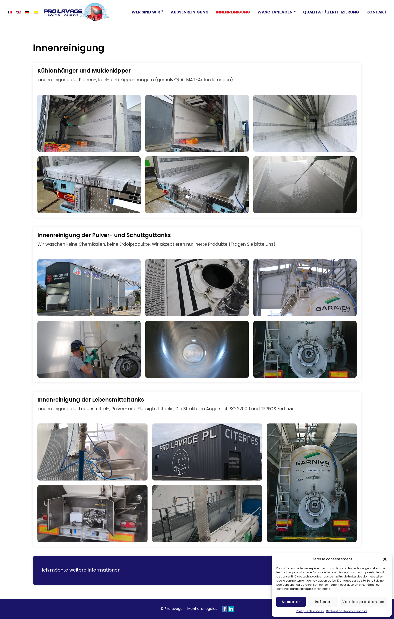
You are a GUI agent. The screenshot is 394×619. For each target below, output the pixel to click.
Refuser (323, 601)
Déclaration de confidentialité (346, 611)
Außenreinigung (190, 12)
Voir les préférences (363, 601)
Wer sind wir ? (147, 12)
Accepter (291, 601)
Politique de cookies (310, 611)
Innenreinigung (233, 12)
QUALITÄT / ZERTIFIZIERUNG (331, 12)
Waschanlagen (275, 12)
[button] (385, 559)
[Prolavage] (76, 12)
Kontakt (376, 12)
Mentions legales (202, 608)
